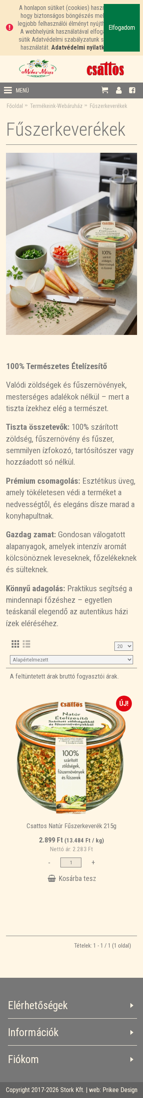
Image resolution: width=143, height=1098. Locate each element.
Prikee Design (119, 1090)
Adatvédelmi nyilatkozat (84, 47)
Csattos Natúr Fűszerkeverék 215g (71, 826)
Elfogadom (121, 27)
